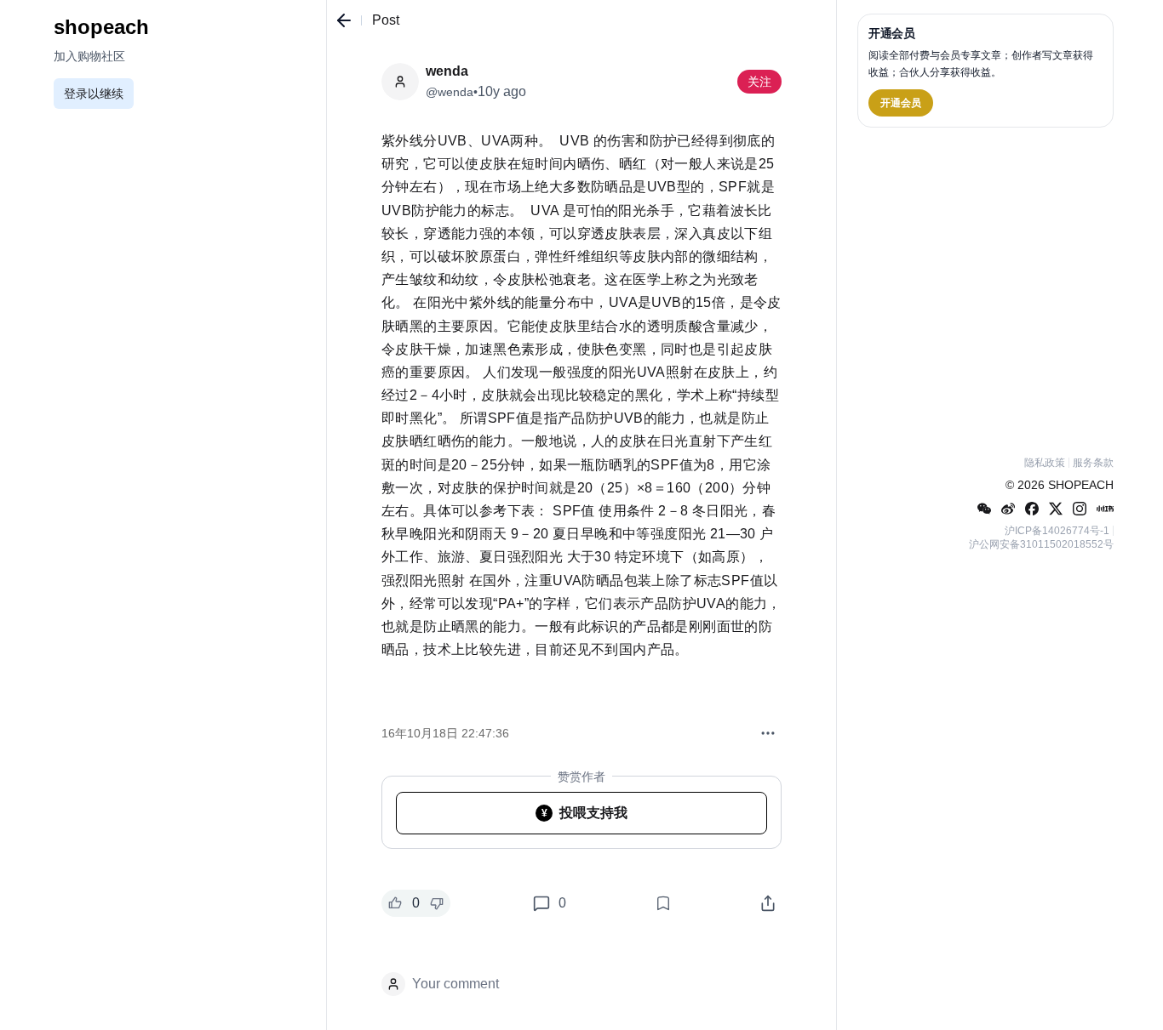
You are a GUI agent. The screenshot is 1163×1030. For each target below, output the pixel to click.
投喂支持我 (584, 812)
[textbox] (581, 413)
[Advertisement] (985, 288)
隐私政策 (1044, 463)
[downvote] (436, 903)
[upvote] (395, 903)
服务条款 (1093, 463)
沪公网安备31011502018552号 (1041, 544)
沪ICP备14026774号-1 (1057, 531)
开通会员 (900, 103)
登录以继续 (93, 93)
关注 (759, 81)
